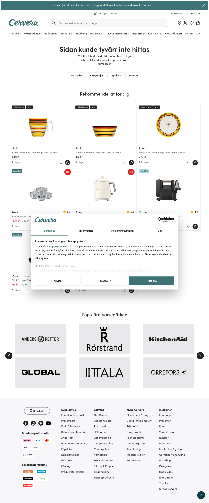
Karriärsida (100, 454)
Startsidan (76, 75)
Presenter (165, 420)
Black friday (166, 477)
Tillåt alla (151, 280)
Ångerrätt (67, 437)
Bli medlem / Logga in (140, 415)
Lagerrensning (118, 33)
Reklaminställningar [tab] (122, 230)
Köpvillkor (67, 449)
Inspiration (192, 33)
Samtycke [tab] (49, 230)
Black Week (166, 443)
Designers (165, 466)
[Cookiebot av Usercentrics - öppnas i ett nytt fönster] (160, 219)
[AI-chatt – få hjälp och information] (201, 495)
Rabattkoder (134, 460)
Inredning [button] (81, 33)
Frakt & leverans (70, 426)
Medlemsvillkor (136, 454)
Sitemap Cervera (104, 477)
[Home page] (23, 25)
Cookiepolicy (101, 449)
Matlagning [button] (50, 33)
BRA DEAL (67, 460)
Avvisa (57, 280)
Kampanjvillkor (70, 454)
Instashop (165, 460)
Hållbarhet (100, 432)
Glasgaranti (134, 432)
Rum (162, 426)
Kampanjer (155, 33)
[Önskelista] (191, 23)
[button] (53, 23)
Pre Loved (96, 33)
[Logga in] (185, 23)
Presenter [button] (138, 33)
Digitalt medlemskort (139, 420)
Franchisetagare (103, 460)
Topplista (115, 75)
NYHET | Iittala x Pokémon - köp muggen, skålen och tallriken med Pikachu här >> (102, 5)
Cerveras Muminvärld (172, 454)
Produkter (15, 33)
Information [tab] (86, 230)
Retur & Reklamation (73, 443)
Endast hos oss (102, 420)
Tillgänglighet (102, 471)
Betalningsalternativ (73, 432)
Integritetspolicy (103, 443)
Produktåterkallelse (72, 471)
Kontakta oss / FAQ (72, 415)
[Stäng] (204, 5)
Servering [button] (66, 33)
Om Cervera (101, 415)
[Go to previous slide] (8, 355)
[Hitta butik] (179, 23)
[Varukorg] (198, 23)
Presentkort (68, 420)
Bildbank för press (104, 466)
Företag (66, 466)
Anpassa (103, 280)
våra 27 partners (52, 246)
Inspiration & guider (171, 449)
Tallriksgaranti (135, 437)
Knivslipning (134, 449)
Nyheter (133, 75)
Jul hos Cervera (168, 488)
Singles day (166, 471)
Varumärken (173, 33)
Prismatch (132, 426)
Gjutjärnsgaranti (136, 443)
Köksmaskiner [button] (32, 33)
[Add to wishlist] (61, 163)
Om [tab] (160, 230)
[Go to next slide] (200, 355)
